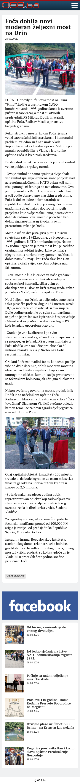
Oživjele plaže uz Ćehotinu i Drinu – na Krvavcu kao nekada (50, 726)
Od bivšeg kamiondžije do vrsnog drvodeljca (46, 629)
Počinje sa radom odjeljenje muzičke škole (47, 677)
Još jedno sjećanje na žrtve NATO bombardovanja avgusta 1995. (49, 654)
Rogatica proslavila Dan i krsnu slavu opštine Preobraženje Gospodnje (51, 751)
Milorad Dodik (16, 576)
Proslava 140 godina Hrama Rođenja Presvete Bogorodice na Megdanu (49, 703)
